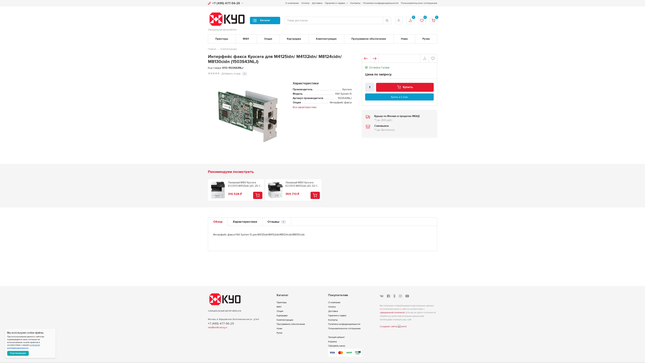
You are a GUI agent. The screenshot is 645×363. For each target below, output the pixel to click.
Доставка (317, 3)
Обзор (218, 222)
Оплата (305, 3)
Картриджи (294, 38)
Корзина (332, 341)
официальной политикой (392, 312)
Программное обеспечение (368, 38)
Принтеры (221, 38)
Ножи (404, 38)
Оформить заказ (336, 346)
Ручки (426, 38)
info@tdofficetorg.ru (217, 327)
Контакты (355, 3)
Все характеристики (304, 107)
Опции (268, 38)
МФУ (246, 38)
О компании (292, 3)
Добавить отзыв (231, 73)
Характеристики (245, 222)
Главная (212, 49)
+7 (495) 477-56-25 (226, 3)
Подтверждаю (18, 353)
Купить (408, 87)
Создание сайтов (389, 326)
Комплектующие (326, 38)
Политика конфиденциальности (380, 3)
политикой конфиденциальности (23, 346)
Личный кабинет (336, 337)
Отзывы (275, 222)
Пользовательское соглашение (419, 3)
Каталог (265, 20)
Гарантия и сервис (335, 3)
